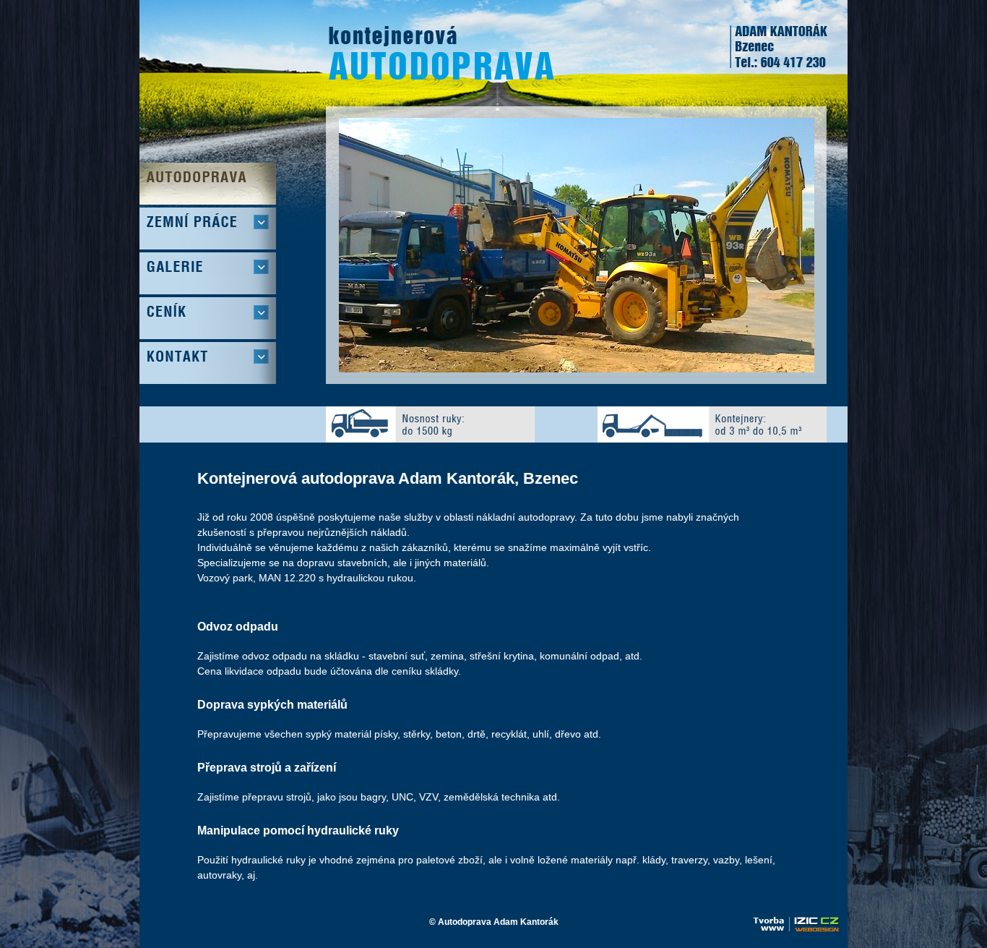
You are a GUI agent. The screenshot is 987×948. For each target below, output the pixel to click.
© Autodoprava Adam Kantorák (494, 922)
